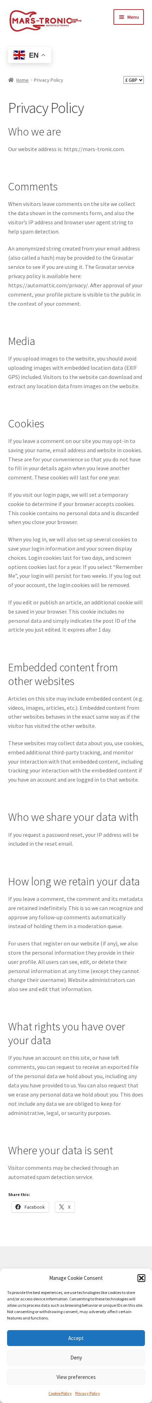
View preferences (76, 1377)
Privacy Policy (87, 1393)
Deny (76, 1357)
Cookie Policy (60, 1393)
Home (22, 80)
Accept (76, 1338)
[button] (141, 1278)
